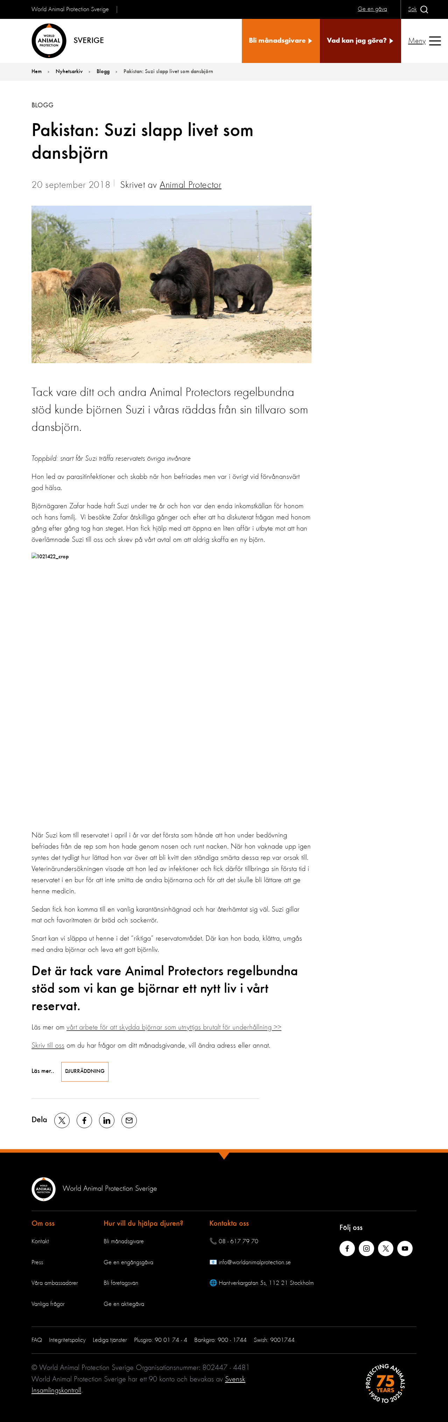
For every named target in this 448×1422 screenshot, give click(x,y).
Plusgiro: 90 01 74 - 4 (160, 1340)
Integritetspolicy (67, 1340)
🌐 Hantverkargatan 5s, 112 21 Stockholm (261, 1283)
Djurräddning (85, 1071)
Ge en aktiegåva (124, 1304)
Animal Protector (191, 185)
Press (37, 1262)
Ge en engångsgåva (128, 1262)
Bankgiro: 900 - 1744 (220, 1340)
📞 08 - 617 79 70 (233, 1241)
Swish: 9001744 (274, 1340)
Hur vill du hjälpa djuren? (143, 1224)
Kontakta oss (229, 1224)
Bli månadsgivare (124, 1241)
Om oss (43, 1224)
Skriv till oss (47, 1045)
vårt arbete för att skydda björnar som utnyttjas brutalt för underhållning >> (173, 1027)
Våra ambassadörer (54, 1283)
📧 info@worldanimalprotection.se (250, 1262)
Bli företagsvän (121, 1283)
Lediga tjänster (110, 1340)
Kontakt (40, 1241)
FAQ (36, 1340)
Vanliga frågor (48, 1304)
